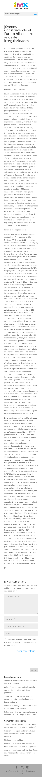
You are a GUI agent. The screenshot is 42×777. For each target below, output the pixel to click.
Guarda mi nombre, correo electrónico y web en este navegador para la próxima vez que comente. (20, 642)
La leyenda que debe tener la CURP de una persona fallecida (19, 734)
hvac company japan (12, 731)
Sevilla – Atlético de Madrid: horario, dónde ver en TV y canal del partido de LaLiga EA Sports (19, 699)
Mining (7, 740)
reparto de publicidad (12, 744)
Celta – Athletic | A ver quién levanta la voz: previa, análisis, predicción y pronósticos (19, 690)
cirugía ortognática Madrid (14, 724)
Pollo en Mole (18, 740)
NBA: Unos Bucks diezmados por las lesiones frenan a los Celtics (21, 753)
